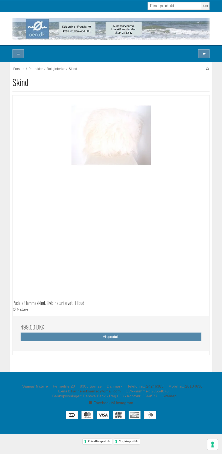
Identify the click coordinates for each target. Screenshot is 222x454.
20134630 (194, 386)
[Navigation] (18, 53)
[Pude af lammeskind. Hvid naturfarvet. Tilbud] (111, 193)
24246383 (155, 386)
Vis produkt (111, 337)
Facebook (101, 403)
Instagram (124, 403)
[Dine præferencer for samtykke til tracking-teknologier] (212, 444)
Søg (205, 5)
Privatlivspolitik (99, 441)
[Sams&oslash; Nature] (111, 29)
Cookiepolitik (128, 441)
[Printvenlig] (207, 69)
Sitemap (169, 396)
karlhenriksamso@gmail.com (96, 391)
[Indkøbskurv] (204, 53)
